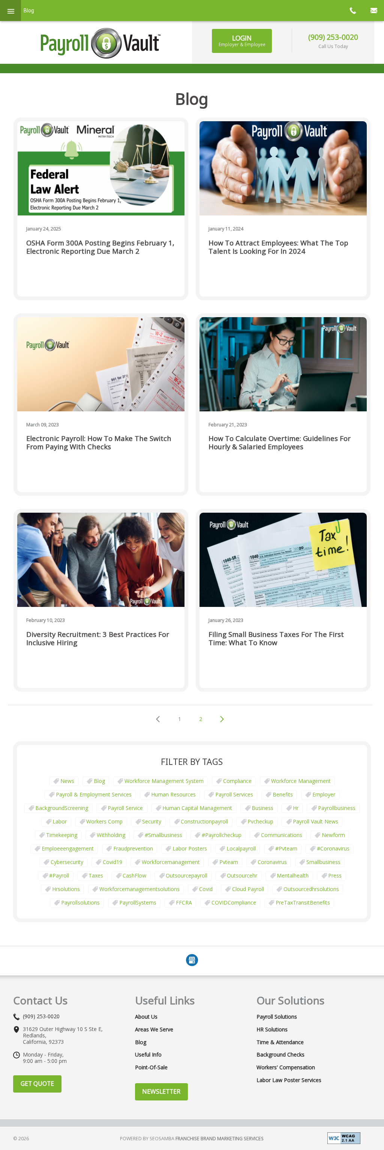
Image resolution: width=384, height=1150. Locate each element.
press (335, 875)
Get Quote (37, 1083)
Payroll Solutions (276, 1016)
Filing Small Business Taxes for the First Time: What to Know (276, 638)
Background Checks (280, 1054)
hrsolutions (66, 889)
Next (222, 719)
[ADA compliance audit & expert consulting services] (343, 1137)
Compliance (237, 780)
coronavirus (272, 862)
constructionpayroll (204, 821)
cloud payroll (248, 889)
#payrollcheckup (222, 834)
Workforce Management (301, 780)
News (67, 780)
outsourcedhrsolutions (311, 889)
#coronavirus (333, 848)
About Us (146, 1016)
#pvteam (286, 848)
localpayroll (241, 848)
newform (333, 834)
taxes (95, 875)
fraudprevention (133, 848)
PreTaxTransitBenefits (303, 902)
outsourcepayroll (186, 875)
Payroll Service (125, 807)
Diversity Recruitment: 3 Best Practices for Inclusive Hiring (97, 638)
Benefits (283, 794)
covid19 (112, 862)
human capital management (197, 807)
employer (323, 794)
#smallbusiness (163, 834)
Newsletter (161, 1091)
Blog (99, 780)
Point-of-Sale (151, 1067)
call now (352, 10)
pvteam (228, 862)
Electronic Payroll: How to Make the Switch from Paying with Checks (98, 442)
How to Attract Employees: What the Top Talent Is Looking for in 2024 (278, 247)
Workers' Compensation (285, 1067)
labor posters (189, 848)
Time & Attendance (280, 1042)
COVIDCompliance (234, 902)
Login (242, 40)
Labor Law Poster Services (288, 1080)
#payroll (59, 875)
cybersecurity (67, 862)
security (151, 821)
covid (206, 889)
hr (295, 807)
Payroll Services (234, 794)
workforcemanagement (171, 862)
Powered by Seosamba (192, 1138)
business (262, 807)
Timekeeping (61, 834)
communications (281, 834)
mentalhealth (293, 875)
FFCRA (184, 902)
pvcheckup (260, 821)
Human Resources (173, 794)
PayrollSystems (137, 902)
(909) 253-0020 (333, 37)
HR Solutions (272, 1029)
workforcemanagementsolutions (139, 889)
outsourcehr (242, 875)
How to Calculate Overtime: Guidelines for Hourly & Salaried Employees (279, 442)
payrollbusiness (337, 807)
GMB (192, 960)
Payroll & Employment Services (94, 794)
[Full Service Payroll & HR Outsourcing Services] (101, 43)
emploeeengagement (68, 848)
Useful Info (148, 1054)
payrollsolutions (80, 902)
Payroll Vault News (315, 821)
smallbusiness (323, 862)
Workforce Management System (164, 780)
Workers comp (104, 821)
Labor (59, 821)
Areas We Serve (154, 1029)
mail (373, 10)
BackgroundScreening (61, 807)
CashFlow (134, 875)
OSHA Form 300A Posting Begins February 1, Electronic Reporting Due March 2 (100, 247)
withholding (111, 834)
